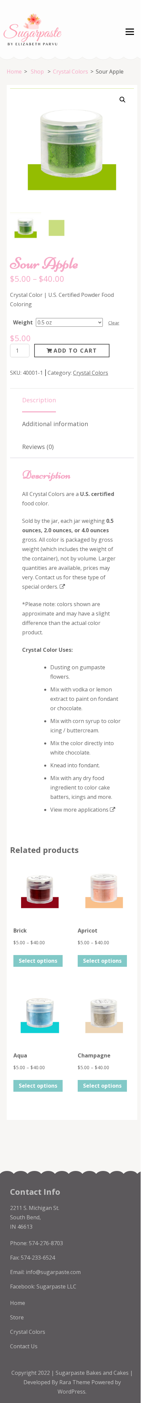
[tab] (39, 400)
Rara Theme (75, 1382)
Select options (38, 960)
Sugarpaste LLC (56, 1286)
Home (17, 1303)
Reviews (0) (38, 447)
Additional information (55, 424)
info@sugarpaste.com (53, 1272)
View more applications (79, 809)
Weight (23, 322)
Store (17, 1317)
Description (39, 400)
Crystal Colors (90, 372)
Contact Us (24, 1346)
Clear (113, 323)
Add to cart (75, 350)
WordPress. (72, 1391)
